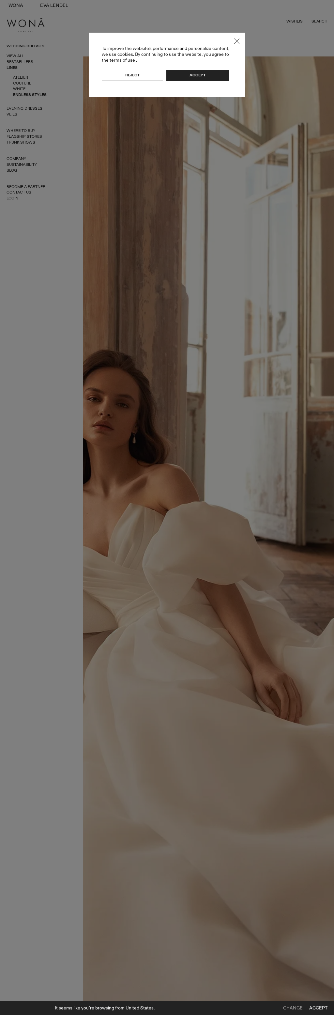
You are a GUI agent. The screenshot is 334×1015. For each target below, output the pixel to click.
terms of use (122, 60)
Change (293, 1008)
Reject (132, 75)
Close (237, 41)
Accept (318, 1008)
